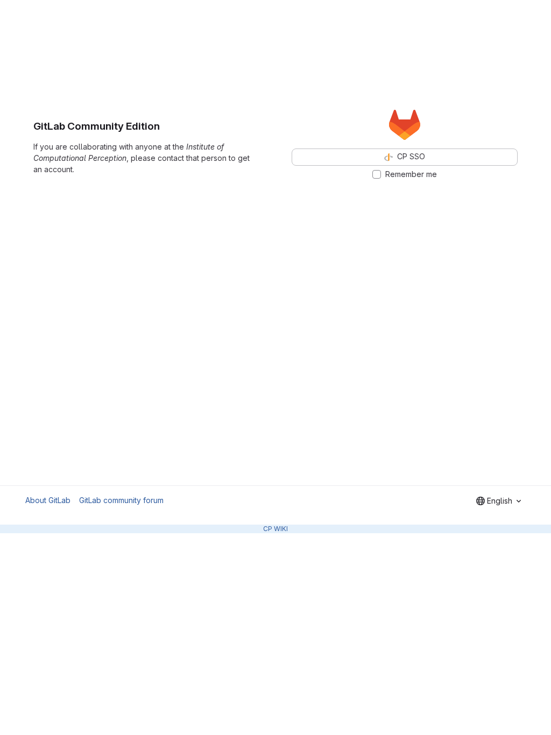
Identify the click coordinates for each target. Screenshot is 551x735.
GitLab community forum (121, 500)
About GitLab (47, 500)
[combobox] (498, 500)
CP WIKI (275, 529)
